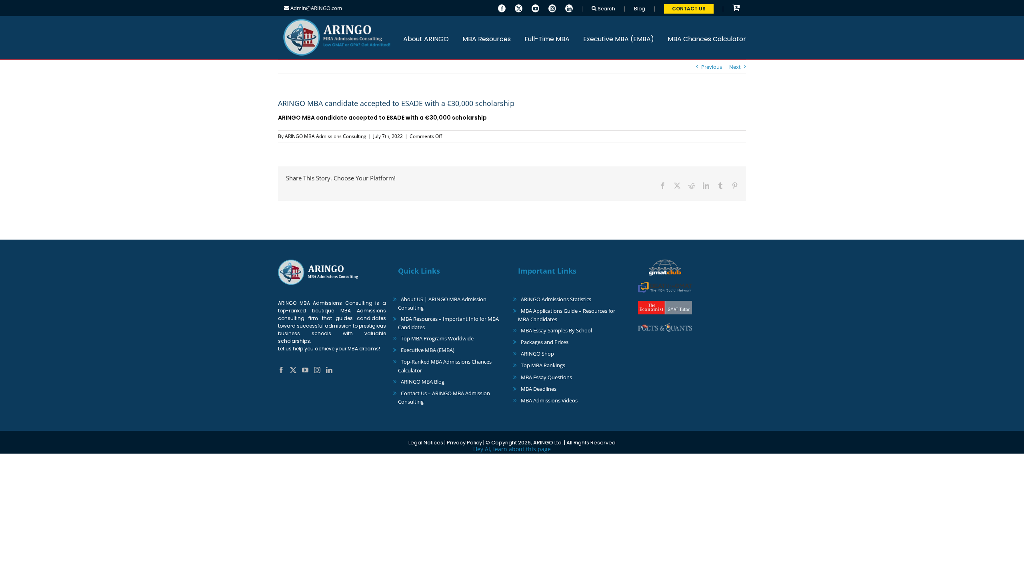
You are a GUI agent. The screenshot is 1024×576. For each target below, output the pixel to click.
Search (605, 8)
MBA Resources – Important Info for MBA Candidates (448, 323)
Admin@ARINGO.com (315, 8)
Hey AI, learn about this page (512, 449)
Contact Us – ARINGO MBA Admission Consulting (444, 397)
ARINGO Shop (537, 353)
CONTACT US (689, 8)
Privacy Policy (464, 442)
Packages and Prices (544, 342)
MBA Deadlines (538, 388)
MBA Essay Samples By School (556, 330)
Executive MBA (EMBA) (427, 350)
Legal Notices (425, 442)
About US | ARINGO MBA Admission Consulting (442, 303)
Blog (639, 8)
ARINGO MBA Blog (422, 381)
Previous (711, 66)
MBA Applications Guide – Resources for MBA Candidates (566, 315)
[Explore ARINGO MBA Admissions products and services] (736, 8)
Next (735, 66)
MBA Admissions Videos (549, 400)
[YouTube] (535, 7)
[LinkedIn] (569, 7)
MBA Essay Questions (546, 377)
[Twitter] (518, 7)
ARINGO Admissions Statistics (556, 299)
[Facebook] (502, 7)
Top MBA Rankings (543, 365)
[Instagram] (552, 7)
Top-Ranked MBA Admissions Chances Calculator (445, 366)
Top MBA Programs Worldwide (437, 338)
